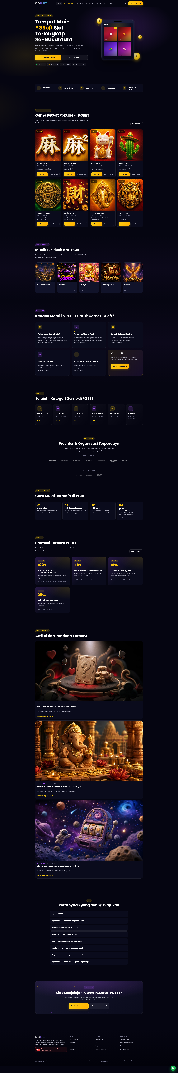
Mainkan (42, 174)
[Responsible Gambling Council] (99, 475)
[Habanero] (77, 460)
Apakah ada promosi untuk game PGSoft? (68, 948)
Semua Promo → (136, 551)
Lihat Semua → (136, 124)
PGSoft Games (68, 3)
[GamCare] (79, 475)
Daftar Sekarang (135, 3)
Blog (105, 3)
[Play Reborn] (133, 272)
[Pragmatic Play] (64, 460)
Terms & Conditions (126, 1046)
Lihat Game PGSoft (99, 1006)
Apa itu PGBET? (58, 914)
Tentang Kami (124, 1039)
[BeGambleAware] (89, 475)
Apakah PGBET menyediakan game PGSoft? (68, 921)
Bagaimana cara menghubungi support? (67, 955)
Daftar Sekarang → (48, 57)
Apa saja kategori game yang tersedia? (67, 941)
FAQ (111, 3)
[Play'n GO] (89, 460)
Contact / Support (100, 1049)
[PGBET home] (41, 3)
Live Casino (89, 3)
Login (125, 3)
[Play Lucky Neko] (89, 272)
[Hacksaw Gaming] (113, 460)
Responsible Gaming (126, 1042)
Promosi (98, 3)
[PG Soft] (52, 460)
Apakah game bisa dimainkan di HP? (66, 934)
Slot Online (79, 3)
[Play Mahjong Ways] (111, 272)
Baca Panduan (54, 174)
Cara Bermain (99, 1039)
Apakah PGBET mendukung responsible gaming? (70, 962)
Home (59, 3)
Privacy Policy (124, 1049)
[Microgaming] (101, 460)
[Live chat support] (173, 1068)
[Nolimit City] (126, 460)
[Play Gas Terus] (67, 272)
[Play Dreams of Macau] (45, 272)
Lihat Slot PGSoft (74, 57)
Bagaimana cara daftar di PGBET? (65, 928)
